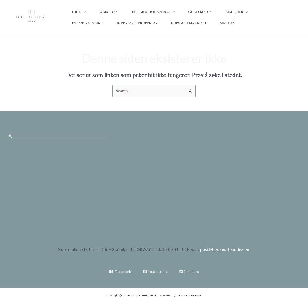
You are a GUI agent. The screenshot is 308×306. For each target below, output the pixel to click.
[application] (83, 12)
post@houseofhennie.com (225, 249)
